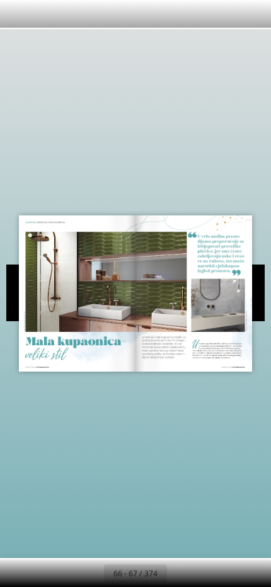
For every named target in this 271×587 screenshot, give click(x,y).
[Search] (45, 14)
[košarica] (73, 14)
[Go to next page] (181, 573)
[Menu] (18, 14)
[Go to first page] (62, 573)
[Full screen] (253, 14)
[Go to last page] (208, 573)
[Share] (225, 14)
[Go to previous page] (90, 573)
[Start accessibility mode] (101, 14)
